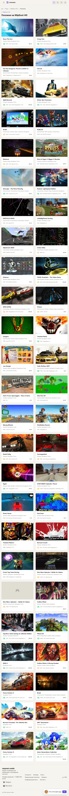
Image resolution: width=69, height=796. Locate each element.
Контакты (43, 780)
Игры (6, 9)
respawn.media (8, 768)
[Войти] (65, 2)
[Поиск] (57, 2)
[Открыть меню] (3, 2)
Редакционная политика (32, 777)
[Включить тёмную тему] (61, 2)
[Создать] (54, 2)
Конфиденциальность (31, 780)
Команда (35, 775)
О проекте (28, 775)
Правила (44, 777)
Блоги (42, 775)
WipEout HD (14, 9)
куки (60, 791)
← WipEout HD (5, 12)
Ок (64, 791)
